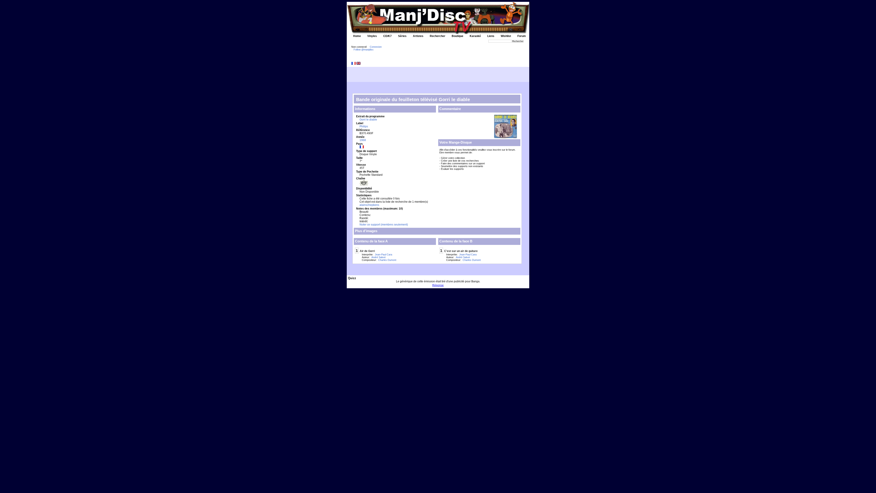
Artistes (418, 36)
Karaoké (475, 36)
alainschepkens (369, 205)
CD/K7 (387, 36)
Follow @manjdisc (364, 49)
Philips (364, 126)
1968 (363, 140)
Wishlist (506, 36)
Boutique (457, 36)
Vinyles (372, 36)
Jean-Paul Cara (383, 254)
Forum (521, 36)
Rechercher (437, 36)
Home (357, 36)
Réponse (438, 285)
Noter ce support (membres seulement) (384, 224)
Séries (402, 36)
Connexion (376, 46)
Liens (490, 36)
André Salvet (378, 257)
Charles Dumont (387, 260)
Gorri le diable (368, 119)
